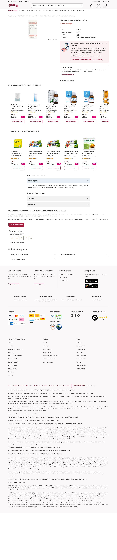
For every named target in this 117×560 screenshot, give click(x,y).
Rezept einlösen (47, 352)
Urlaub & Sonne (12, 365)
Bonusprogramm (47, 349)
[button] (81, 59)
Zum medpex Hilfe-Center (66, 274)
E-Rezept (79, 343)
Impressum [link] (66, 386)
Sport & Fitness (12, 368)
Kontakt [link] (79, 362)
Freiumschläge (81, 346)
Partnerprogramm (48, 362)
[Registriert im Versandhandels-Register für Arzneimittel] (58, 316)
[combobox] (57, 5)
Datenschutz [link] (39, 386)
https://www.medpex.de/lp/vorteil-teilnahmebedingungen (66, 423)
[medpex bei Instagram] (75, 315)
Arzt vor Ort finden (98, 59)
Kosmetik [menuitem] (55, 10)
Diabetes (10, 346)
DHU (78, 34)
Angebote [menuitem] (81, 10)
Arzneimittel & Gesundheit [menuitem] (34, 10)
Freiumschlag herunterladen (50, 355)
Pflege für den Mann (14, 362)
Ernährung (11, 352)
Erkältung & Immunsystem (15, 349)
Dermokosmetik (12, 359)
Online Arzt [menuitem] (22, 10)
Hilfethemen (106, 1)
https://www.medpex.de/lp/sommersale (67, 417)
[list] (32, 29)
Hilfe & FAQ (80, 352)
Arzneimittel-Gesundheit (20, 16)
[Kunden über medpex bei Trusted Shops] (100, 317)
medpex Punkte (81, 365)
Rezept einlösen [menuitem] (12, 10)
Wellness (10, 375)
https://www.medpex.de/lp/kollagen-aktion (65, 479)
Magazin (20, 1)
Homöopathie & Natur (34, 16)
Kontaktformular (63, 281)
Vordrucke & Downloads (49, 359)
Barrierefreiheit (81, 368)
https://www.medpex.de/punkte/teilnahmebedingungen (54, 450)
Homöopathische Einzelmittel (48, 16)
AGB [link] (27, 386)
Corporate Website (14, 386)
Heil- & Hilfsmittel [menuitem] (64, 10)
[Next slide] (106, 107)
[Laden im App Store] (96, 281)
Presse (23, 386)
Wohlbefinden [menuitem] (47, 10)
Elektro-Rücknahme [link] (50, 386)
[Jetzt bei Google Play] (96, 286)
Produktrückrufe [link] (81, 359)
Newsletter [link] (45, 346)
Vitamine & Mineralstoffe (15, 355)
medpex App (27, 1)
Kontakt (45, 343)
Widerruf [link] (32, 386)
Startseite (10, 16)
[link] (53, 327)
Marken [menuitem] (73, 10)
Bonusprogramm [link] (12, 1)
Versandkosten (81, 349)
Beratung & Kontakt (96, 1)
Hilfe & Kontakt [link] (63, 277)
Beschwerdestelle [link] (82, 355)
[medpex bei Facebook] (72, 315)
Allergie (10, 343)
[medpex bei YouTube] (78, 315)
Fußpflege (11, 372)
